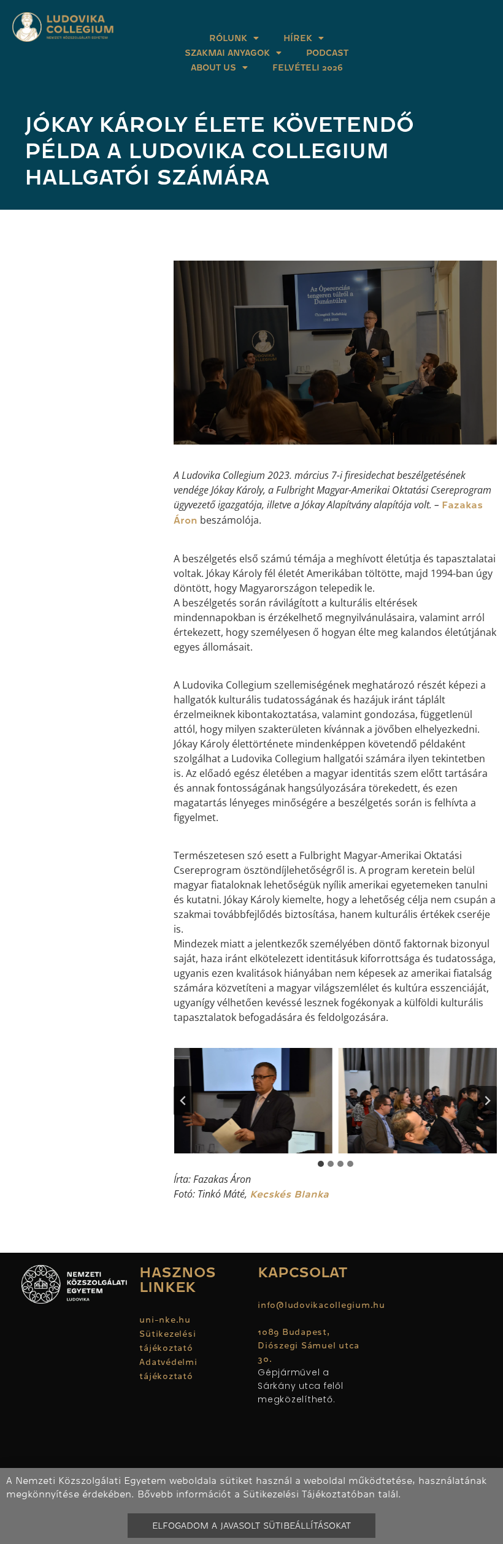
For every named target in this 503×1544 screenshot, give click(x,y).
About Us (213, 67)
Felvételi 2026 (307, 67)
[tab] (321, 1164)
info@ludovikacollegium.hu (323, 1305)
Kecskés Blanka (289, 1194)
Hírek (297, 38)
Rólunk (228, 38)
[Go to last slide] (183, 1100)
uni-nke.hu (165, 1319)
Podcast (327, 52)
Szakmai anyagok (227, 52)
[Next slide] (487, 1100)
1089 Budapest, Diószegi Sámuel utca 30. (308, 1345)
